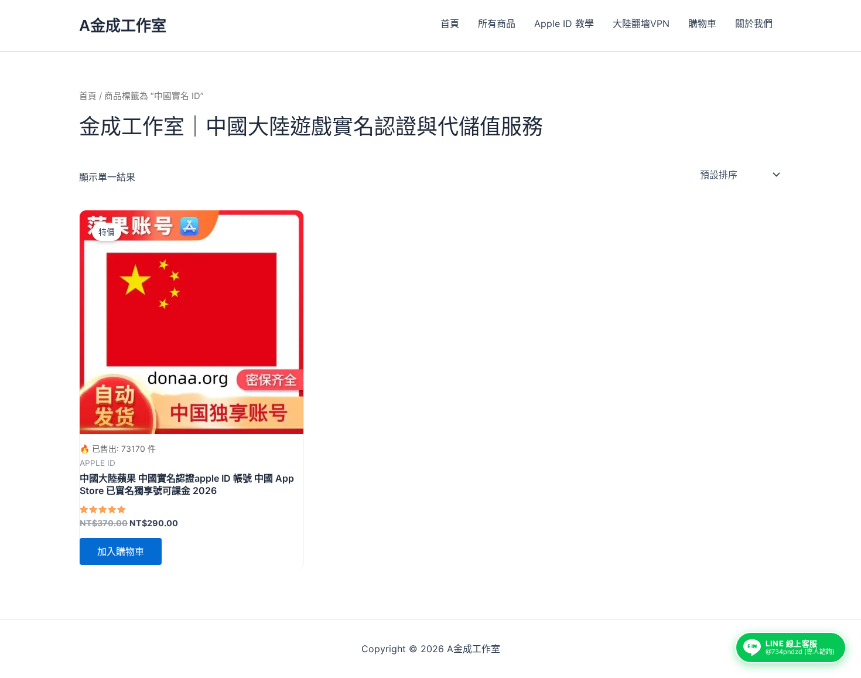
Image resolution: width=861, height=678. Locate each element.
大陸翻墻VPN (641, 23)
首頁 (449, 23)
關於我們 (754, 23)
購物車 (702, 23)
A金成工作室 (122, 25)
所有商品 (496, 23)
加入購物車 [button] (120, 551)
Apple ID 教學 (564, 23)
